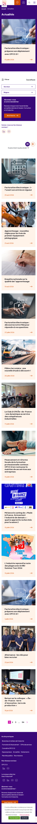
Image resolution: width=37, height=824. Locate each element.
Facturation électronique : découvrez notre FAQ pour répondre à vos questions (17, 324)
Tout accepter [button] (14, 818)
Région (6, 92)
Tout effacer (30, 80)
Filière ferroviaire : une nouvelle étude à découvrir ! (18, 369)
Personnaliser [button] (24, 815)
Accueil (4, 9)
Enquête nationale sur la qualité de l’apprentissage (17, 280)
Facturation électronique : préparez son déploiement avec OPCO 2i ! (17, 51)
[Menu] (34, 2)
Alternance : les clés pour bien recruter (16, 656)
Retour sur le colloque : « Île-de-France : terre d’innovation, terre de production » (18, 702)
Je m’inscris (11, 115)
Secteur (7, 87)
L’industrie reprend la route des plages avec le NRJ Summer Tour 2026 (18, 565)
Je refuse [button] (24, 818)
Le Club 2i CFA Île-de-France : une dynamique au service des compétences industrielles (18, 415)
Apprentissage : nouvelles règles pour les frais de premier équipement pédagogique (17, 234)
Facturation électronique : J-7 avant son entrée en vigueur (18, 188)
